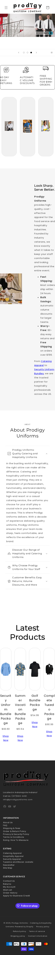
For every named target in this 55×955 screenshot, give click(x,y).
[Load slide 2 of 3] (27, 52)
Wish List (7, 889)
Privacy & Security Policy (16, 834)
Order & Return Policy (14, 831)
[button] (6, 7)
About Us (8, 822)
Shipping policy (18, 936)
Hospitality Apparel (13, 856)
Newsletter (9, 865)
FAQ (5, 825)
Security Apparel (12, 859)
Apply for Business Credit (16, 895)
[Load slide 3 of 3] (31, 52)
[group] (27, 31)
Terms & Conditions (13, 837)
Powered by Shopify (24, 926)
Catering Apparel (12, 853)
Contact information (37, 936)
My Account (9, 886)
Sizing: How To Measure (15, 840)
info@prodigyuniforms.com (17, 799)
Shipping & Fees (11, 828)
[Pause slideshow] (51, 52)
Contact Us (9, 881)
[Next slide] (36, 52)
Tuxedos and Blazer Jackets (18, 862)
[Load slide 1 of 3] (24, 52)
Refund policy (19, 931)
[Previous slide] (18, 52)
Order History (10, 892)
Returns (7, 884)
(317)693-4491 (19, 796)
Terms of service (37, 931)
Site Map (7, 867)
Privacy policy (42, 926)
